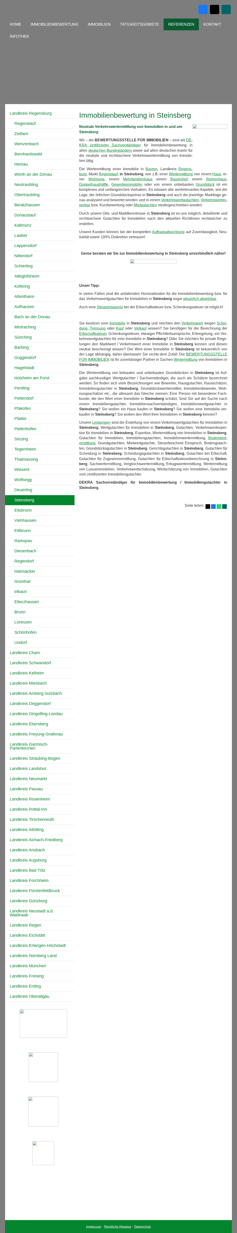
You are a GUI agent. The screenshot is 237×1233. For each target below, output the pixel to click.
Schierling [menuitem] (23, 266)
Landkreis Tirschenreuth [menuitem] (32, 819)
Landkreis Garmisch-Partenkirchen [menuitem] (29, 746)
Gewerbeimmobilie (126, 184)
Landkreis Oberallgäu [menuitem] (29, 996)
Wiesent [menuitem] (21, 469)
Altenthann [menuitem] (24, 296)
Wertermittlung (181, 174)
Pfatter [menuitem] (20, 418)
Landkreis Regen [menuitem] (25, 925)
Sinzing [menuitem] (21, 439)
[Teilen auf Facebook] (213, 506)
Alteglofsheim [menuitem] (26, 276)
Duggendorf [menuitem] (25, 357)
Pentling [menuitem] (21, 388)
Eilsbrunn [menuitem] (23, 510)
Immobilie (117, 323)
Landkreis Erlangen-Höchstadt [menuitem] (38, 945)
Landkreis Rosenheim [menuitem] (30, 799)
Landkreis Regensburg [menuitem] (31, 113)
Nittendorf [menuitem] (23, 255)
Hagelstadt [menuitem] (24, 367)
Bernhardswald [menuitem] (28, 154)
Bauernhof (178, 179)
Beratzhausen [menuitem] (27, 205)
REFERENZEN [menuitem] (181, 24)
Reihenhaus (216, 179)
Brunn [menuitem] (19, 612)
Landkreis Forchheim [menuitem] (29, 880)
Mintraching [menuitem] (25, 327)
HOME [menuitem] (15, 24)
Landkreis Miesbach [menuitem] (28, 683)
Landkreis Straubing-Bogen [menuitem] (35, 758)
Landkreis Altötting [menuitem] (27, 829)
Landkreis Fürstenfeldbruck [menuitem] (35, 890)
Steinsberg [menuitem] (24, 500)
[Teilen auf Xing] (224, 506)
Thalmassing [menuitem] (26, 459)
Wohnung (96, 179)
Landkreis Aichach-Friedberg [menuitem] (36, 839)
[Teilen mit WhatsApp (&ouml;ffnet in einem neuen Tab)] (219, 506)
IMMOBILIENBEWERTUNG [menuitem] (54, 24)
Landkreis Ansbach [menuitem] (27, 850)
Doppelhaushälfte (93, 184)
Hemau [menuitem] (21, 164)
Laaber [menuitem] (20, 235)
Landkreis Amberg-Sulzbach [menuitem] (36, 693)
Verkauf (140, 328)
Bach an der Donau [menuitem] (32, 317)
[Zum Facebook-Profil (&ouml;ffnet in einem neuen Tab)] (203, 9)
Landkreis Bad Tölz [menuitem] (27, 870)
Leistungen (101, 422)
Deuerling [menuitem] (23, 490)
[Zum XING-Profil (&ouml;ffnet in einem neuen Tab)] (226, 9)
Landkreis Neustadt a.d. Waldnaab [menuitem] (32, 913)
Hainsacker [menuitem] (24, 571)
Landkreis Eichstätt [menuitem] (27, 935)
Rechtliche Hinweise (117, 1226)
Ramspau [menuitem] (23, 540)
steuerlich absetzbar (199, 299)
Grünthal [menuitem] (22, 581)
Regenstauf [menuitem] (25, 123)
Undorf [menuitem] (20, 642)
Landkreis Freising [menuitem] (27, 976)
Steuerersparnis (110, 307)
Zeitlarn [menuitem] (21, 133)
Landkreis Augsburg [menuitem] (28, 860)
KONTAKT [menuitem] (212, 24)
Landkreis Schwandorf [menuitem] (30, 663)
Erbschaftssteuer (92, 334)
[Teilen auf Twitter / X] (208, 506)
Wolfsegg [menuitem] (23, 479)
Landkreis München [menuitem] (28, 966)
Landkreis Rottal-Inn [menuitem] (28, 809)
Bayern (151, 169)
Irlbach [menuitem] (20, 591)
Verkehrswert (192, 323)
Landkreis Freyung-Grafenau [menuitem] (36, 734)
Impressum (93, 1226)
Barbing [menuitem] (21, 347)
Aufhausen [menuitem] (24, 306)
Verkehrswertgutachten (180, 200)
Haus (216, 174)
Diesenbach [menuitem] (25, 551)
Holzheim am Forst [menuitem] (31, 378)
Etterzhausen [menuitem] (26, 602)
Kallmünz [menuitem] (22, 225)
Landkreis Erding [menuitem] (25, 986)
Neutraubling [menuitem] (26, 184)
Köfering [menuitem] (22, 286)
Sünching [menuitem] (23, 337)
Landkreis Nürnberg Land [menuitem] (33, 955)
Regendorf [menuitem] (24, 561)
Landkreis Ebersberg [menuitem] (29, 724)
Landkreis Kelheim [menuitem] (27, 673)
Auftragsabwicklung (168, 232)
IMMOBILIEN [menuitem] (99, 24)
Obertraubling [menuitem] (27, 194)
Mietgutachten (145, 205)
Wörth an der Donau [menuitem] (33, 174)
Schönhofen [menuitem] (25, 632)
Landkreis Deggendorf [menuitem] (30, 703)
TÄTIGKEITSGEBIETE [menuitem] (139, 24)
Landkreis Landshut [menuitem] (28, 768)
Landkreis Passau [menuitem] (26, 789)
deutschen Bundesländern (110, 150)
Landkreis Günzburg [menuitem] (28, 901)
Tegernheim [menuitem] (25, 449)
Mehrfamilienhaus (138, 179)
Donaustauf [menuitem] (25, 215)
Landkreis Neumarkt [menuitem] (28, 778)
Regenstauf (108, 174)
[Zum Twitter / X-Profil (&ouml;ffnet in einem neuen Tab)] (214, 9)
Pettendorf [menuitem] (24, 398)
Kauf (120, 328)
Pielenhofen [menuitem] (25, 428)
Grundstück (205, 184)
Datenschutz (142, 1226)
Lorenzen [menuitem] (23, 622)
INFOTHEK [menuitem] (19, 36)
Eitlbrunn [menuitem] (22, 530)
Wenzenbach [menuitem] (26, 144)
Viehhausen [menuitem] (25, 520)
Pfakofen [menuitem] (22, 408)
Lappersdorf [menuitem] (25, 245)
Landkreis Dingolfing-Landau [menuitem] (36, 713)
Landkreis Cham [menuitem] (25, 652)
